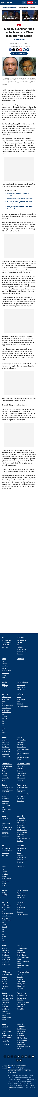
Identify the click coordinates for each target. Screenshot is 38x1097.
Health (4, 737)
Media (4, 682)
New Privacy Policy (21, 1065)
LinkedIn (22, 1056)
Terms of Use (11, 1065)
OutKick (5, 694)
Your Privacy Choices (17, 1067)
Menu (35, 2)
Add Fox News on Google (19, 53)
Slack (26, 1056)
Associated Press (19, 39)
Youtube (15, 1056)
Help (22, 1069)
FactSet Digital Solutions (23, 1085)
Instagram (12, 1056)
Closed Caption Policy (14, 1069)
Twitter (13, 49)
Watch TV (30, 2)
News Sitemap (26, 1070)
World (4, 659)
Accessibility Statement (14, 1070)
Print (24, 49)
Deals (19, 737)
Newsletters (33, 1056)
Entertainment (23, 682)
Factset (23, 1083)
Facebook (10, 49)
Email (27, 49)
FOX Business (7, 764)
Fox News (6, 3)
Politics (20, 637)
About (4, 816)
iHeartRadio (20, 1060)
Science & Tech (23, 764)
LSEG (9, 1089)
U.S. (19, 25)
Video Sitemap (12, 1072)
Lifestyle (20, 694)
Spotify (17, 1060)
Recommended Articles (27, 7)
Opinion (20, 659)
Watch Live (21, 785)
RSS (29, 1056)
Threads (17, 49)
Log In (24, 2)
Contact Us (27, 1069)
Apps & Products (21, 817)
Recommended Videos (9, 7)
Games (4, 785)
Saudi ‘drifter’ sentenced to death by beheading (20, 198)
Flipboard (20, 49)
